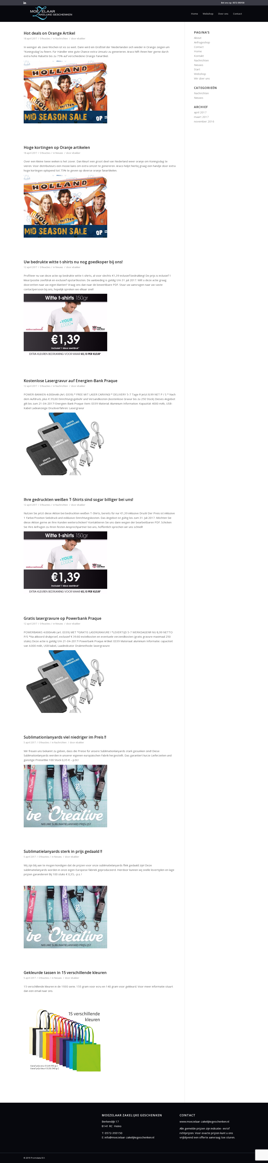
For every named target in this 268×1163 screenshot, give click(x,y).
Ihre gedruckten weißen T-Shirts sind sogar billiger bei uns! (78, 499)
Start (197, 69)
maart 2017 (201, 117)
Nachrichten (61, 38)
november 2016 (204, 121)
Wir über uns (202, 78)
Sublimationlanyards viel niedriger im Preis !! (65, 737)
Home (198, 51)
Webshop (200, 74)
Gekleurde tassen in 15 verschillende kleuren (65, 972)
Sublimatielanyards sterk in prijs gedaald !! (63, 851)
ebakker (81, 38)
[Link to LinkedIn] (25, 2)
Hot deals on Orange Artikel (49, 33)
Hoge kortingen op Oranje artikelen (57, 147)
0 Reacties (45, 38)
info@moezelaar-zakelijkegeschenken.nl (129, 1137)
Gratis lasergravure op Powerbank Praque (62, 618)
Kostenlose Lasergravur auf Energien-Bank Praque (70, 380)
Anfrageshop (202, 42)
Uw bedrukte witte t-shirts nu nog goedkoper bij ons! (73, 261)
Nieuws (59, 153)
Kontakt (199, 56)
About (197, 38)
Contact (199, 47)
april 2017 (200, 112)
